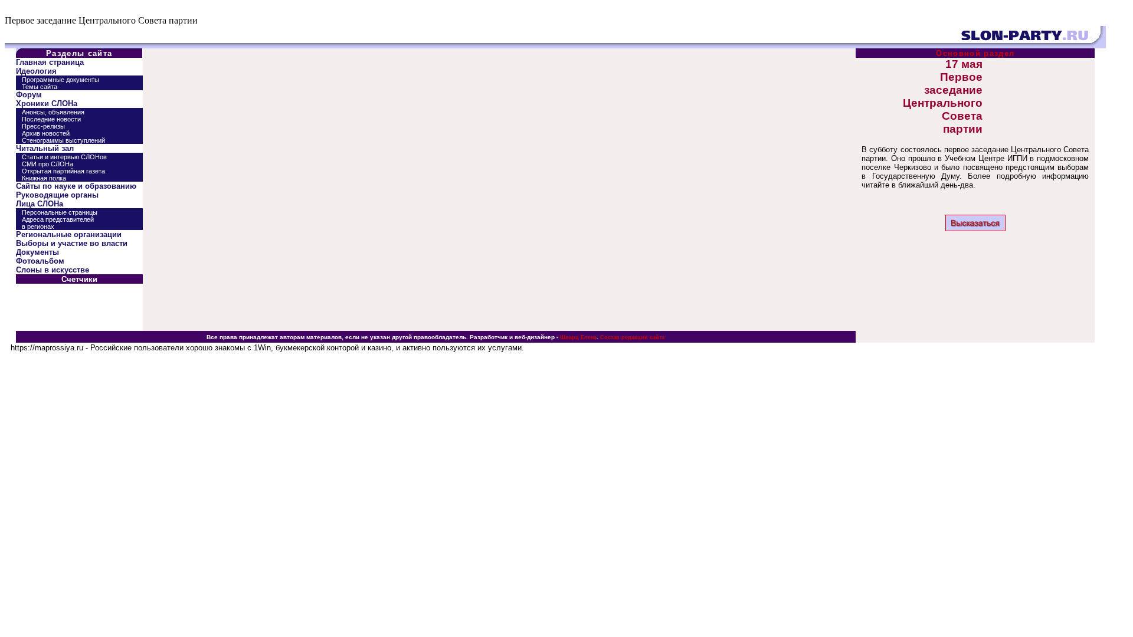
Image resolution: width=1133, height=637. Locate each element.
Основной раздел (975, 53)
